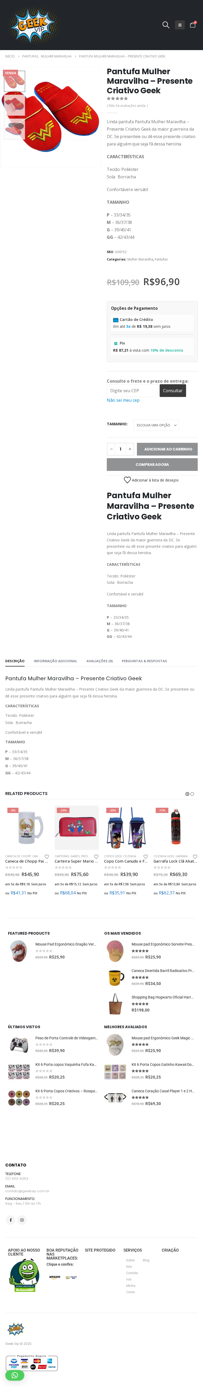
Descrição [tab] (15, 661)
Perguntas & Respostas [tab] (144, 661)
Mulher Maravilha (140, 259)
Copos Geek (113, 856)
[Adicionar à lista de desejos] (46, 856)
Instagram (22, 1220)
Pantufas (161, 259)
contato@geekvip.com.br (27, 1191)
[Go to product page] (19, 951)
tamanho (117, 423)
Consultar (173, 391)
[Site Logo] (33, 25)
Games (75, 856)
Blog (146, 1260)
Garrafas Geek (186, 856)
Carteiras (62, 856)
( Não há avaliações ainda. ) (127, 105)
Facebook (10, 1220)
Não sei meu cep (123, 400)
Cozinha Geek (133, 856)
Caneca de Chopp (18, 856)
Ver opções (40, 814)
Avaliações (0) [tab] (99, 661)
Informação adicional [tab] (55, 661)
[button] (166, 24)
